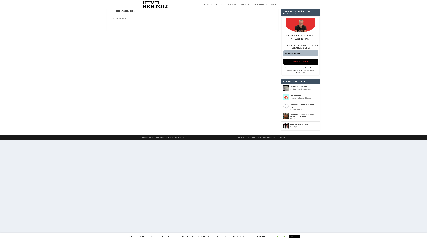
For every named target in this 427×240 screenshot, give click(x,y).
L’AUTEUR (219, 4)
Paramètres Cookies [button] (278, 236)
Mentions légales (254, 137)
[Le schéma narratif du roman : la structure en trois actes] (286, 116)
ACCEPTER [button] (294, 236)
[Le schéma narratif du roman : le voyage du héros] (286, 106)
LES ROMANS (231, 4)
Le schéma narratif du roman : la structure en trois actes (303, 116)
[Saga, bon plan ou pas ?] (286, 126)
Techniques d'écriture (304, 89)
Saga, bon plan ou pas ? (299, 124)
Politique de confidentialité (274, 137)
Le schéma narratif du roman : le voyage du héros (303, 106)
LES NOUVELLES (258, 4)
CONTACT (275, 4)
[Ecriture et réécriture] (286, 88)
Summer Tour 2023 (297, 96)
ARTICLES (244, 4)
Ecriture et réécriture (298, 87)
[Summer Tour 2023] (286, 97)
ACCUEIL (208, 4)
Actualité (299, 109)
